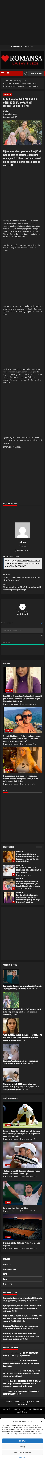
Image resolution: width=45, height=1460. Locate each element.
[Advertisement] (22, 22)
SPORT (8, 1125)
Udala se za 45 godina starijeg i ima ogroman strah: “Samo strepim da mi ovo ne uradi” (20, 1062)
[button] (42, 1421)
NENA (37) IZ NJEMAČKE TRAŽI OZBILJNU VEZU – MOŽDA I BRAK (20, 1354)
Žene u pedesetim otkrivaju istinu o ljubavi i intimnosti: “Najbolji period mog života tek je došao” (22, 987)
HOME (5, 1274)
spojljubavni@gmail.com (12, 704)
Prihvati (22, 1441)
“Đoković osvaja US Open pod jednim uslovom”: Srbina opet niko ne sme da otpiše (21, 1172)
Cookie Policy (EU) (9, 1269)
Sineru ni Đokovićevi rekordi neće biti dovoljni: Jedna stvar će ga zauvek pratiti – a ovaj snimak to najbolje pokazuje (21, 1133)
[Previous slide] (37, 847)
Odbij (22, 1447)
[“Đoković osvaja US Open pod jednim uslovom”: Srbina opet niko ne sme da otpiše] (22, 1155)
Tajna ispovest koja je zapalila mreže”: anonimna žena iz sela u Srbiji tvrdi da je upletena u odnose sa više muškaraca (22, 1012)
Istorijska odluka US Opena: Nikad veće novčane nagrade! (21, 1244)
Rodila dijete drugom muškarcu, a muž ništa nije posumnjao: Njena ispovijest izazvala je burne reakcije (9, 870)
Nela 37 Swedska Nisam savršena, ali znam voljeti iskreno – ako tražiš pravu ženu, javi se (21, 1363)
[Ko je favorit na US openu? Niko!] (22, 1192)
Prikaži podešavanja (22, 1452)
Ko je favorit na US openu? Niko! (15, 1208)
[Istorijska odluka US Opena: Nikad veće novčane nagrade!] (22, 1227)
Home (5, 1279)
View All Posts (22, 550)
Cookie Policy (21, 1457)
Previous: (21, 577)
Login (41, 623)
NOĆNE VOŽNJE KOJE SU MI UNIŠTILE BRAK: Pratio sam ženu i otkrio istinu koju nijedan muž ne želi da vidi (21, 1373)
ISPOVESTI (7, 94)
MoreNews (37, 1409)
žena (37, 437)
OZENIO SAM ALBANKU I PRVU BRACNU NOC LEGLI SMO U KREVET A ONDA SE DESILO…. (9, 856)
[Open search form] (20, 73)
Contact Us (7, 1264)
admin (7, 111)
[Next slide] (40, 847)
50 (22, 234)
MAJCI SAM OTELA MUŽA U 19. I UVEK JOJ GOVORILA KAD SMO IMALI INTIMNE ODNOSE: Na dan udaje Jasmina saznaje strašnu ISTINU (22, 1038)
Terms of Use (7, 1284)
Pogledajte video (36, 73)
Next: (22, 587)
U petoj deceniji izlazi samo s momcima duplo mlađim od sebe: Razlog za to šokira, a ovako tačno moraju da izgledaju (20, 778)
